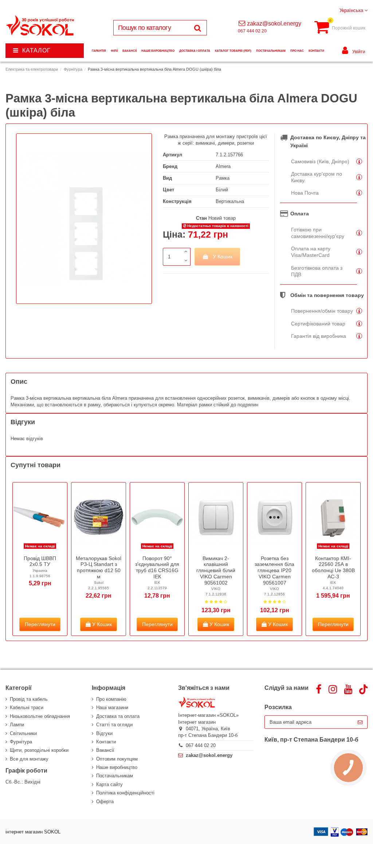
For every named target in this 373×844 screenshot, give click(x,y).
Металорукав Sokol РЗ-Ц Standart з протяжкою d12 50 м (98, 567)
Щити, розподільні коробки (39, 750)
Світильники (23, 733)
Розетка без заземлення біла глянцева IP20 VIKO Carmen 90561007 (274, 570)
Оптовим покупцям (117, 759)
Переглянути (40, 624)
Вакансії (105, 750)
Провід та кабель (29, 699)
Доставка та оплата (118, 716)
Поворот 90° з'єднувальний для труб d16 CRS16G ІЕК (157, 567)
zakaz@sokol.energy (274, 23)
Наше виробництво (116, 767)
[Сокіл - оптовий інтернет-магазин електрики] (40, 25)
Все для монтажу (29, 759)
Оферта (105, 801)
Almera (223, 166)
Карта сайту (109, 784)
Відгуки (104, 733)
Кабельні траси (26, 707)
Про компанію (111, 699)
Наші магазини (112, 707)
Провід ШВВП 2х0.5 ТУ (40, 561)
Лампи (17, 724)
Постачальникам (114, 775)
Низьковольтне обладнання (40, 716)
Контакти (106, 742)
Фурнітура (21, 742)
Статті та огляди (114, 724)
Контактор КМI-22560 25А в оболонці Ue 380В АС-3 (333, 567)
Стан (201, 218)
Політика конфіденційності (125, 793)
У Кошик (222, 256)
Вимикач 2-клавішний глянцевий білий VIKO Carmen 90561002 (215, 570)
